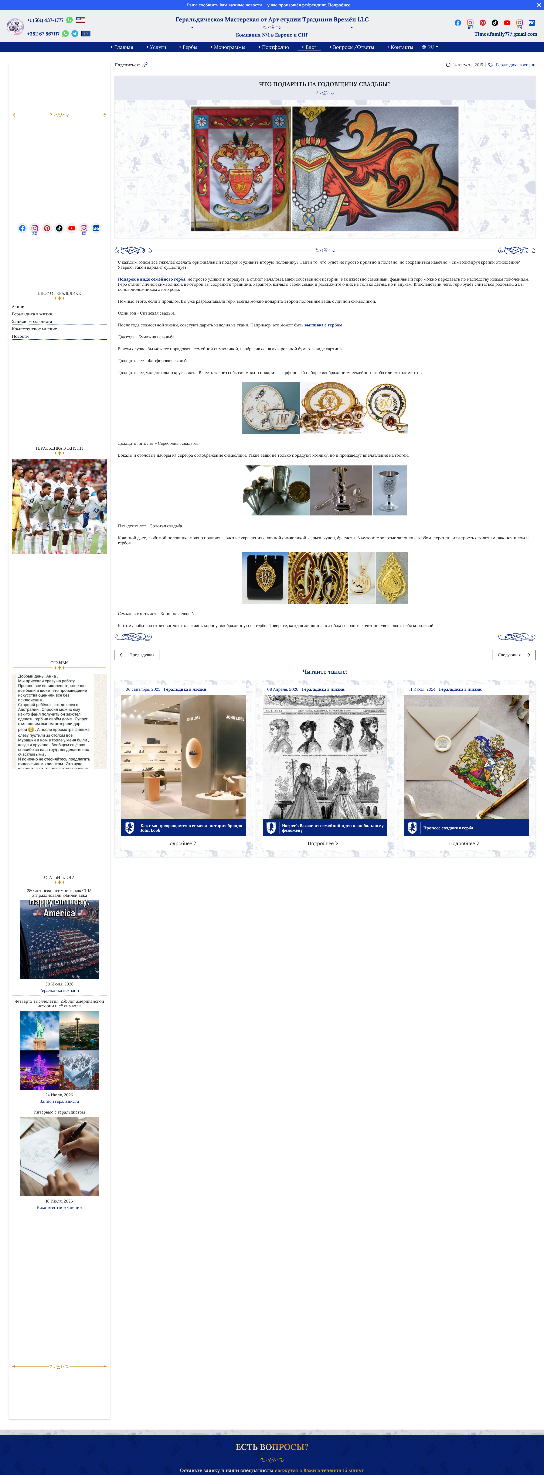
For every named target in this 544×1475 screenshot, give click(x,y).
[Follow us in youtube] (507, 22)
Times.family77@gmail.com (506, 33)
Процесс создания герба (448, 828)
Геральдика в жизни (32, 314)
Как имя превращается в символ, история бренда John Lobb (191, 828)
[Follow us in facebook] (458, 22)
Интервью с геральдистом (59, 1112)
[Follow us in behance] (532, 22)
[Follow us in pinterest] (482, 22)
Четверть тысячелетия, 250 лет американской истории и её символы (59, 1003)
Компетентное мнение (34, 328)
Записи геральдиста (32, 321)
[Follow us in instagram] (470, 22)
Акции (18, 306)
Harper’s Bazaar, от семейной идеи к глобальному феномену (333, 828)
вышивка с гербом (323, 325)
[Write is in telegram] (74, 33)
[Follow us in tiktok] (495, 22)
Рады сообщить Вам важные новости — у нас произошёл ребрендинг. (268, 5)
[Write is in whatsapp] (69, 20)
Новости (20, 336)
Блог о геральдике (59, 293)
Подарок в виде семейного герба (151, 279)
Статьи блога (59, 877)
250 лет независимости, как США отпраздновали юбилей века (59, 893)
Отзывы (59, 662)
